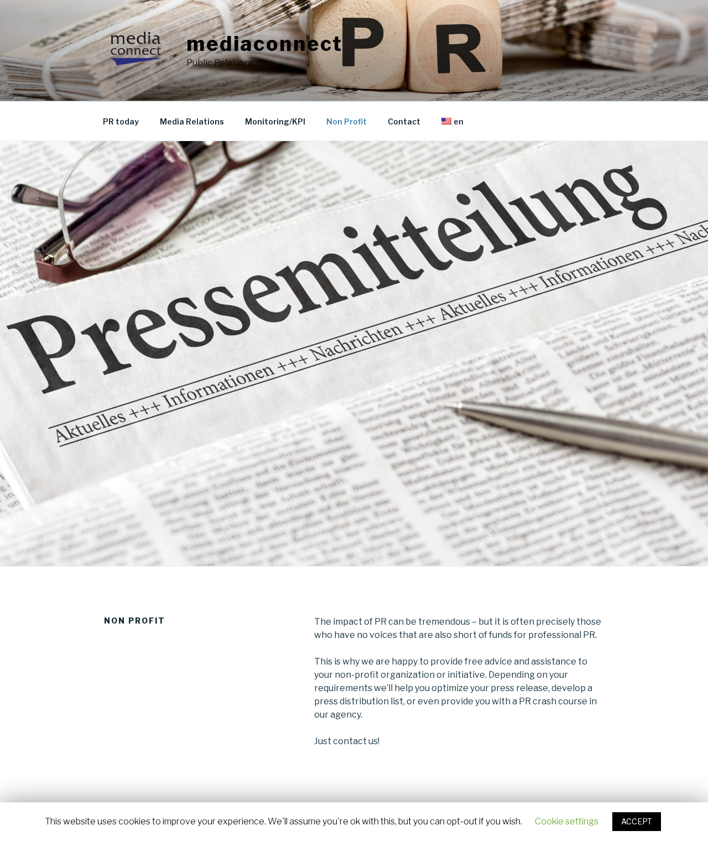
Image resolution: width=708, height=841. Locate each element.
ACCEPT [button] (636, 821)
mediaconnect (264, 44)
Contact (404, 121)
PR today (121, 121)
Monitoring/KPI (275, 121)
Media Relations (192, 121)
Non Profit (346, 121)
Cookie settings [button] (566, 821)
